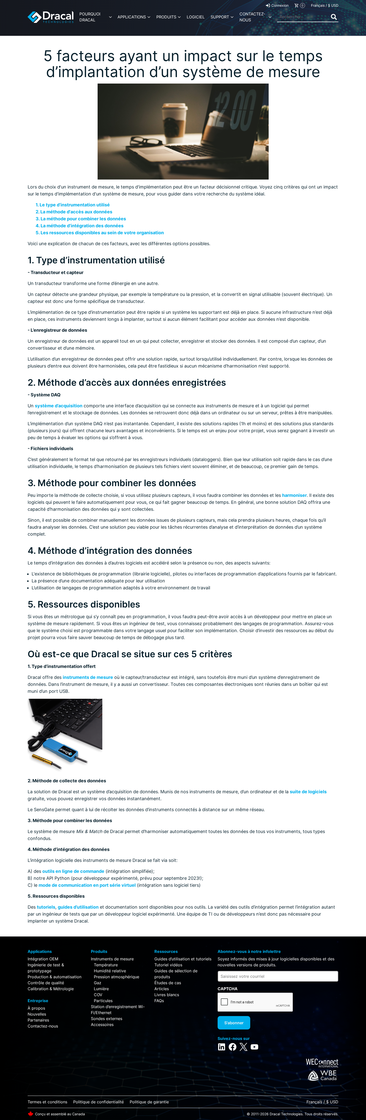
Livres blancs (166, 994)
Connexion (280, 5)
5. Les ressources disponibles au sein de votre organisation (100, 232)
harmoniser (294, 495)
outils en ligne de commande (73, 871)
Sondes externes (106, 1018)
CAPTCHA (228, 988)
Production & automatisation (54, 976)
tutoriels (46, 907)
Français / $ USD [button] (324, 5)
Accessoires (102, 1024)
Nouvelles (37, 1014)
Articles (161, 988)
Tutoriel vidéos (168, 964)
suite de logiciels (308, 791)
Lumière (101, 988)
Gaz (97, 982)
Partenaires (38, 1020)
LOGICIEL (196, 16)
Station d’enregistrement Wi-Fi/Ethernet (118, 1009)
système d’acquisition (58, 405)
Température (106, 964)
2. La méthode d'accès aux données (74, 211)
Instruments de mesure (112, 958)
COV (98, 994)
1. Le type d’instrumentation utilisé (73, 204)
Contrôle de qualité (46, 982)
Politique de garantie (149, 1101)
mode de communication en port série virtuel (87, 885)
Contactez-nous (43, 1026)
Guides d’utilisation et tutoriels (182, 958)
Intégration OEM (43, 958)
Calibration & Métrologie (51, 988)
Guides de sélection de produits (175, 973)
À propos (36, 1008)
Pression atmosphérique (116, 976)
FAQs (159, 1000)
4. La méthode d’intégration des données (79, 225)
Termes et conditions (47, 1101)
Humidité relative (110, 970)
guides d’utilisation (78, 907)
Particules (103, 1000)
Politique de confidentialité (98, 1101)
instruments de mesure (88, 677)
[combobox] (307, 17)
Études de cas (167, 982)
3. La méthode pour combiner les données (81, 218)
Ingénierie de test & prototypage (46, 967)
